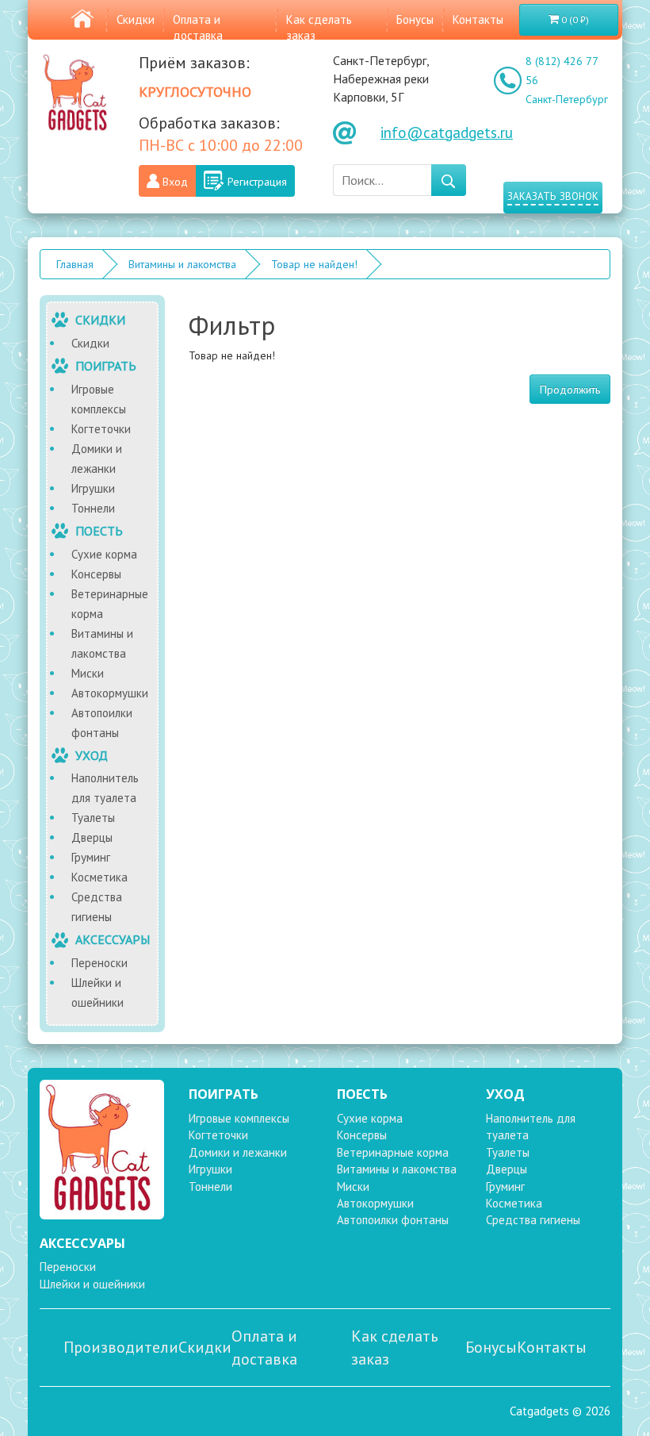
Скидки (136, 19)
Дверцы (92, 837)
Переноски (99, 962)
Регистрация (257, 182)
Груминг (90, 857)
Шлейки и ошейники (97, 992)
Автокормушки (109, 693)
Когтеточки (101, 428)
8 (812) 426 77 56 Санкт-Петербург (567, 80)
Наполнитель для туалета (105, 787)
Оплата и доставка (198, 27)
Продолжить (570, 389)
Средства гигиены (96, 906)
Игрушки (93, 488)
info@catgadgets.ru (446, 132)
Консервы (96, 574)
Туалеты (93, 817)
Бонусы (415, 19)
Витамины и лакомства (182, 264)
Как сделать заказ (394, 1347)
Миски (87, 673)
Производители (120, 1347)
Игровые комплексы (98, 399)
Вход (175, 182)
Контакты (478, 19)
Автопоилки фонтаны (101, 722)
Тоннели (93, 508)
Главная (75, 264)
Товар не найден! (314, 264)
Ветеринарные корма (109, 603)
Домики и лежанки (96, 458)
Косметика (99, 877)
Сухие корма (104, 554)
